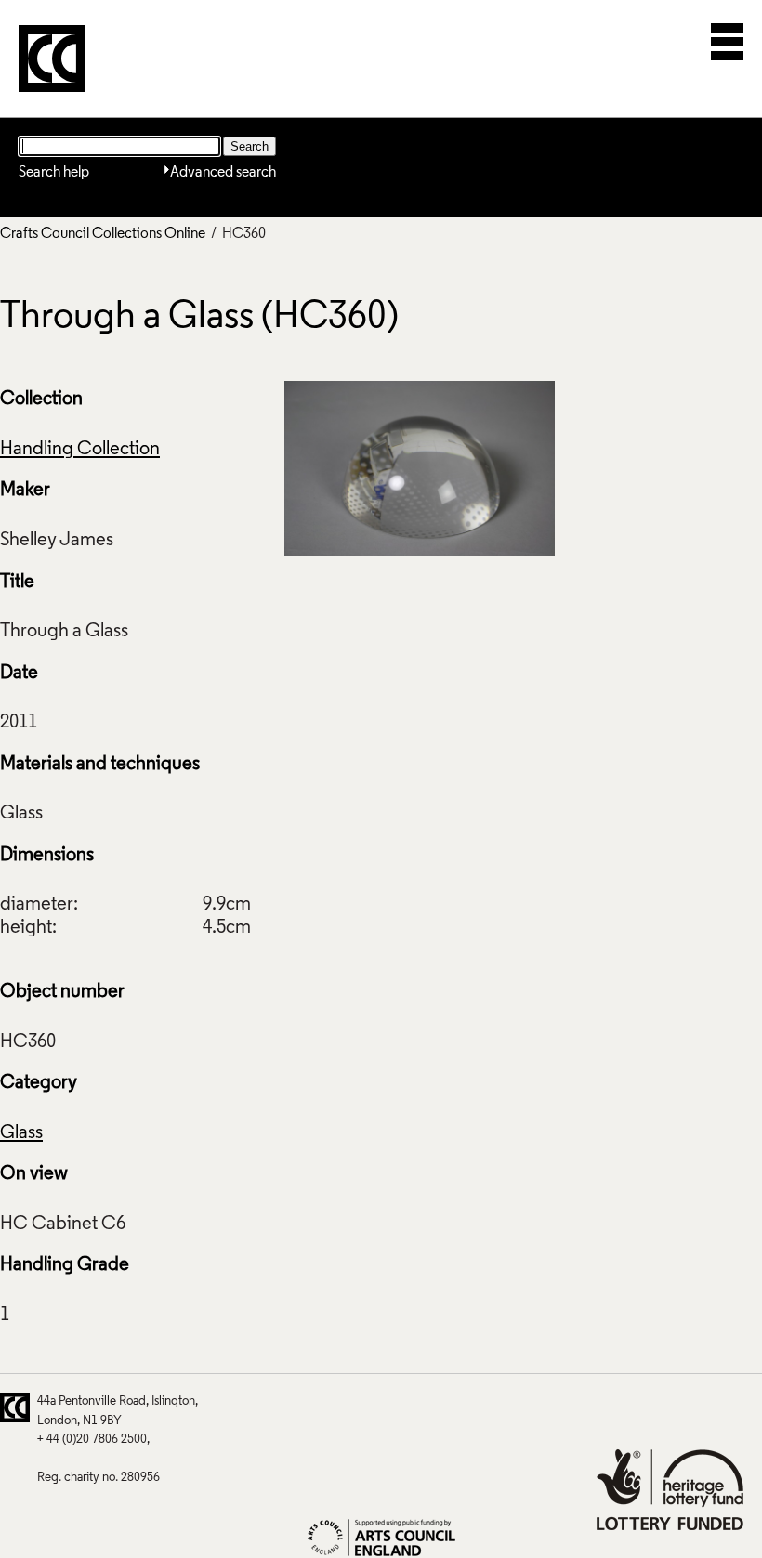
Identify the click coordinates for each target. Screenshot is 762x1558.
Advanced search (223, 172)
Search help (54, 172)
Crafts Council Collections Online (102, 234)
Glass (21, 1133)
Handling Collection (80, 449)
